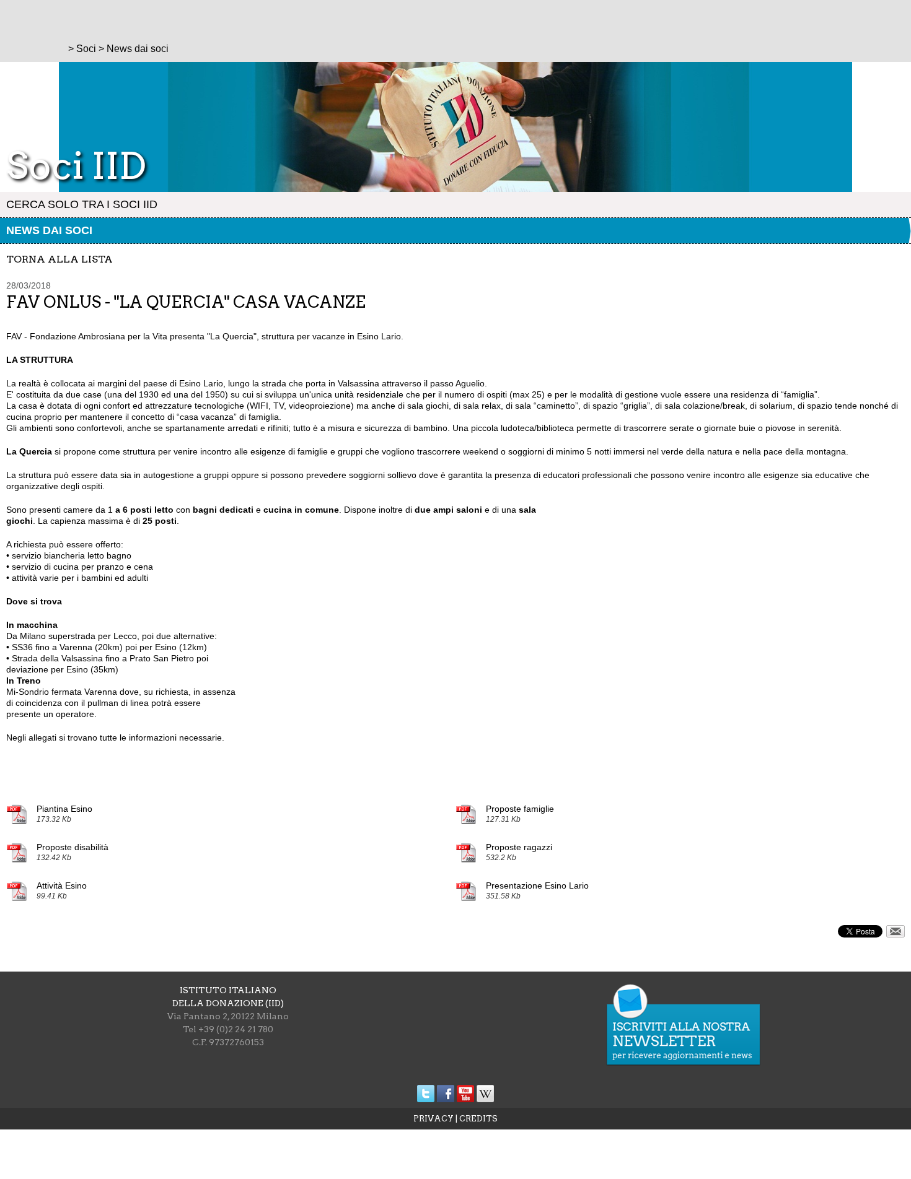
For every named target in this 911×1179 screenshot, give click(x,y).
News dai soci (49, 230)
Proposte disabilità (72, 847)
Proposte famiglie (520, 809)
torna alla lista (59, 259)
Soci (86, 48)
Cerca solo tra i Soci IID (81, 204)
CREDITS (478, 1118)
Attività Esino (62, 885)
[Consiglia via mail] (895, 934)
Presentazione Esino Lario (537, 885)
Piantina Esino (64, 809)
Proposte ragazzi (519, 847)
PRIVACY (433, 1118)
